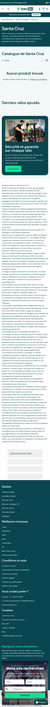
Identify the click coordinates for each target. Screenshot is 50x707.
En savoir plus (13, 169)
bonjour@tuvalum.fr (9, 605)
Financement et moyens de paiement (16, 570)
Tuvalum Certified (8, 628)
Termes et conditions (10, 574)
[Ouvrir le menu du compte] (39, 8)
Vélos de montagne (22, 19)
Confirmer (25, 695)
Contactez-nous (8, 616)
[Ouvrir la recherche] (8, 8)
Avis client (5, 624)
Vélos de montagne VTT (11, 504)
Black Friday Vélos (8, 551)
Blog (3, 632)
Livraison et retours (9, 566)
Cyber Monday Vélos (10, 555)
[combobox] (8, 689)
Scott (4, 539)
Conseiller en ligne (8, 496)
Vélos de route (7, 500)
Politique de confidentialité (12, 582)
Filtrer (6, 60)
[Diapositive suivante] (45, 107)
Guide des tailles (8, 492)
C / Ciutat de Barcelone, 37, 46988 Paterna (18, 601)
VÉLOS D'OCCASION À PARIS (20, 453)
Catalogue (6, 516)
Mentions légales (8, 578)
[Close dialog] (45, 663)
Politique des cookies (10, 586)
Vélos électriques (8, 512)
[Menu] (2, 9)
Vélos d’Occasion (7, 19)
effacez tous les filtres (38, 79)
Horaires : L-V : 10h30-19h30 (12, 597)
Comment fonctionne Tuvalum (13, 620)
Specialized (6, 531)
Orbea (4, 527)
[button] (43, 8)
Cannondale (6, 543)
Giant (4, 535)
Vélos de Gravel (8, 508)
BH (3, 547)
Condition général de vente (12, 636)
